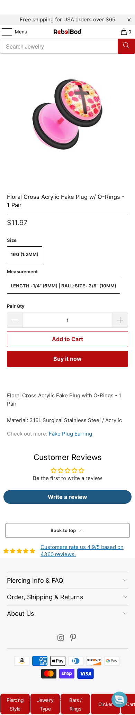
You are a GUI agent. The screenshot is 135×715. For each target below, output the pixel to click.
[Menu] (3, 32)
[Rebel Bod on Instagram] (61, 638)
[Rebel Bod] (67, 32)
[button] (119, 699)
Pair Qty (16, 306)
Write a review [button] (67, 496)
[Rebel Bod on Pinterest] (73, 638)
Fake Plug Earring (70, 433)
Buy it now (67, 358)
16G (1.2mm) (24, 254)
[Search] (126, 46)
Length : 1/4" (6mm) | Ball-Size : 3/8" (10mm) (63, 285)
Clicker (105, 704)
